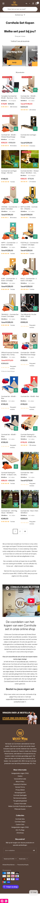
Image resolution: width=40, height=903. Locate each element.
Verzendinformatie (20, 779)
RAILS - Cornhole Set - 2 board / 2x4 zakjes (29, 280)
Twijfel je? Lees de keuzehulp (20, 41)
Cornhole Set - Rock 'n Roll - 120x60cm (30, 512)
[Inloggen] (33, 3)
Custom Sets (20, 824)
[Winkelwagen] (36, 3)
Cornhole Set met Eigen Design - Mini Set (9, 172)
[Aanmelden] (34, 850)
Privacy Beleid (20, 790)
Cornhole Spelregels (20, 795)
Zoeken (20, 776)
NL (26, 3)
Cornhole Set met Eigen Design (28, 136)
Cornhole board (9, 681)
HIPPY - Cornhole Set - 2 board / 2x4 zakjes (9, 244)
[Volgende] (24, 531)
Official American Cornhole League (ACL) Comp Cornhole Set (10, 354)
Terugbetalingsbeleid (20, 801)
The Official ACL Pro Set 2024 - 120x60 (28, 315)
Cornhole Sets (20, 819)
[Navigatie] (3, 3)
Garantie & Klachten (20, 784)
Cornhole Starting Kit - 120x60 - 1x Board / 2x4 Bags (28, 436)
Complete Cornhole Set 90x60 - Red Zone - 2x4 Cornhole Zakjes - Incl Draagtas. (9, 97)
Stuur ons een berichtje (16, 718)
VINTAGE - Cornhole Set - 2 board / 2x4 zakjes (10, 208)
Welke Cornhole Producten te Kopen (20, 806)
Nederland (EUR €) (9, 859)
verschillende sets (22, 661)
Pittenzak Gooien (20, 809)
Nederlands (22, 859)
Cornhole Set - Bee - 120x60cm (27, 474)
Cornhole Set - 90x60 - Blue (9, 397)
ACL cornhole (23, 576)
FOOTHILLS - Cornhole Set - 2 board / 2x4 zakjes (29, 244)
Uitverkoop (20, 833)
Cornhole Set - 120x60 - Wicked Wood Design (28, 97)
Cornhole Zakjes (20, 822)
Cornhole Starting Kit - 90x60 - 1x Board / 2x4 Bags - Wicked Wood (8, 474)
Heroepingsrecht (20, 793)
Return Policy (20, 781)
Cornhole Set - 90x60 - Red (30, 396)
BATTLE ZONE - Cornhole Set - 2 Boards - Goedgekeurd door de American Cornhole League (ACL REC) (29, 208)
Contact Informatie (20, 804)
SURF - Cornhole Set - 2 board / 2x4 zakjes (9, 280)
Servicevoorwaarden (20, 798)
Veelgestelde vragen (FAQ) (20, 773)
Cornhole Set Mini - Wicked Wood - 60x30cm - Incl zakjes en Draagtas (29, 172)
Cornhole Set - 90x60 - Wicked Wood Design (9, 136)
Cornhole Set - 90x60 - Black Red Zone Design (28, 354)
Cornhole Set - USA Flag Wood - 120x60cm (9, 512)
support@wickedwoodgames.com (17, 699)
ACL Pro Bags (20, 830)
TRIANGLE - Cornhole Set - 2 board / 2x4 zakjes (10, 315)
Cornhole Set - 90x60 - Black (9, 435)
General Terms (20, 787)
